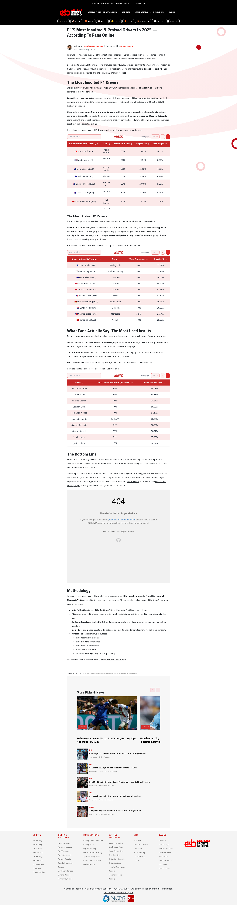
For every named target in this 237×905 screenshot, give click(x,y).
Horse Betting (38, 864)
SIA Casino (163, 856)
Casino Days (164, 844)
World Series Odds (116, 851)
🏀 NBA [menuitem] (88, 21)
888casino (163, 864)
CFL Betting (37, 856)
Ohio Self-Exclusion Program (118, 892)
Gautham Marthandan (93, 46)
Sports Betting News (91, 856)
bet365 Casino (165, 852)
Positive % (159, 259)
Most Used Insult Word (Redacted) (114, 382)
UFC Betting (38, 848)
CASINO (172, 12)
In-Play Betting (89, 864)
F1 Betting (37, 868)
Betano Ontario (64, 875)
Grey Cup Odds (115, 855)
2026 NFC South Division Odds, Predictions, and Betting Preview (119, 782)
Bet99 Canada (63, 851)
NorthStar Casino (166, 848)
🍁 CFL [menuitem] (127, 21)
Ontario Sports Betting (92, 852)
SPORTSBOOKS (110, 12)
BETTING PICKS (94, 12)
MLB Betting (38, 860)
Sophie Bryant (126, 46)
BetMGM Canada (64, 855)
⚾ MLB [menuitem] (101, 21)
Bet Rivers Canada (65, 871)
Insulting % (158, 143)
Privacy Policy (139, 852)
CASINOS (162, 840)
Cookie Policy (139, 856)
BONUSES (126, 12)
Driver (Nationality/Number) (82, 143)
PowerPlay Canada (65, 879)
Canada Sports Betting (74, 673)
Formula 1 (72, 54)
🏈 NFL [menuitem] (75, 21)
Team (105, 143)
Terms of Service (141, 844)
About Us (137, 840)
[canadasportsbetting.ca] (71, 12)
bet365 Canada (64, 843)
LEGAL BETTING (141, 12)
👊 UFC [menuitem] (114, 21)
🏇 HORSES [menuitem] (141, 21)
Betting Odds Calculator (93, 840)
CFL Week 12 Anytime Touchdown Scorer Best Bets (113, 767)
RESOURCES (158, 12)
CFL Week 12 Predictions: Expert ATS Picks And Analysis (115, 796)
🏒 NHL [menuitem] (62, 21)
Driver (78, 382)
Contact (137, 860)
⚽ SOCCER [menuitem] (158, 21)
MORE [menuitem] (172, 21)
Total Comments (122, 143)
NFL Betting (37, 840)
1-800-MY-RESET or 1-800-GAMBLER (109, 888)
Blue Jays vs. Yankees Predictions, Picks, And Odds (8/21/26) (117, 753)
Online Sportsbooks (117, 859)
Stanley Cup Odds (116, 847)
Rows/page (145, 137)
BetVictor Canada (65, 847)
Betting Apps (88, 844)
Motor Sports (133, 481)
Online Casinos (115, 863)
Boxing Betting (39, 872)
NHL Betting (37, 844)
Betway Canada (64, 859)
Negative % (141, 143)
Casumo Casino (165, 860)
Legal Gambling (89, 848)
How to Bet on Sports (92, 860)
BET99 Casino (164, 868)
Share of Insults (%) (153, 382)
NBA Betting (38, 852)
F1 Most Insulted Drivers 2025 (112, 659)
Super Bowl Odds (116, 843)
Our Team (138, 848)
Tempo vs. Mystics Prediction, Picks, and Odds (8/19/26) (115, 810)
